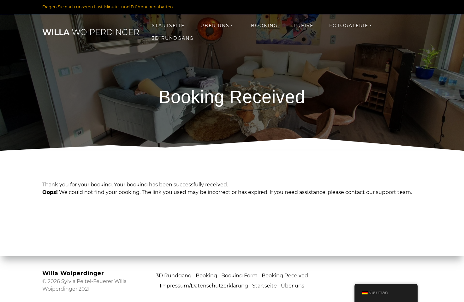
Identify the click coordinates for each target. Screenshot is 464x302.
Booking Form (239, 276)
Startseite (264, 286)
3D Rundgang (173, 38)
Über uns (292, 286)
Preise (303, 25)
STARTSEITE (168, 25)
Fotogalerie (348, 25)
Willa (90, 32)
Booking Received (285, 276)
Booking (264, 25)
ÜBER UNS (214, 25)
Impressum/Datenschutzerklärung (204, 286)
